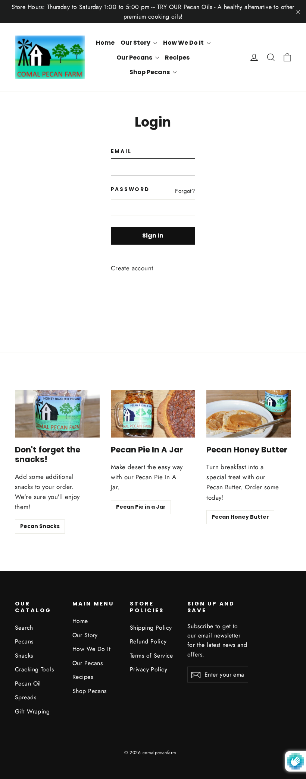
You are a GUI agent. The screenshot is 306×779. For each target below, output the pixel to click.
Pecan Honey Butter (240, 517)
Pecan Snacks (40, 526)
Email (121, 152)
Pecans (24, 641)
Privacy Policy (148, 669)
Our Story (136, 42)
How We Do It (184, 42)
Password (129, 190)
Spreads (25, 697)
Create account (132, 268)
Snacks (24, 655)
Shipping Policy (151, 627)
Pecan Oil (28, 683)
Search (24, 627)
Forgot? (185, 191)
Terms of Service (151, 655)
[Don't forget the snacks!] (57, 414)
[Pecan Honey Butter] (248, 414)
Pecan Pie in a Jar (141, 507)
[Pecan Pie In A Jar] (153, 414)
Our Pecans (134, 57)
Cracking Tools (34, 669)
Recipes (177, 57)
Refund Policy (148, 641)
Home (105, 42)
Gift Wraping (32, 711)
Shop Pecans (150, 72)
